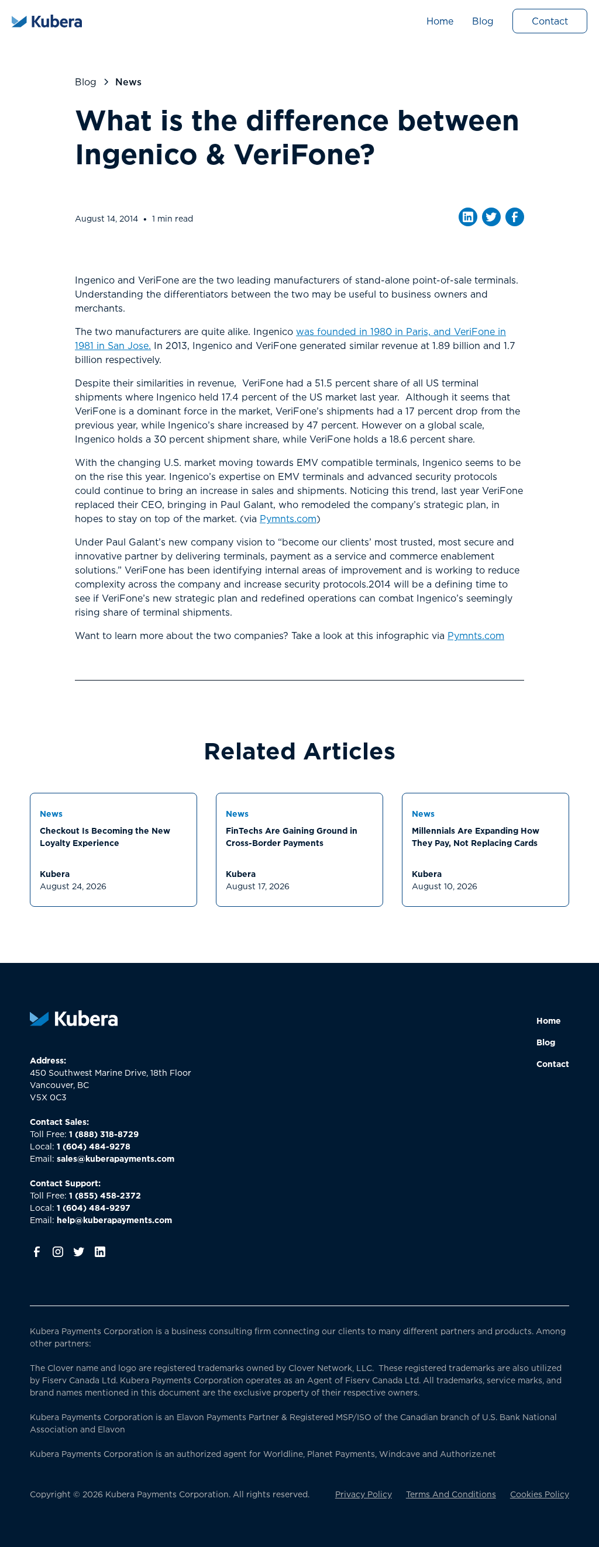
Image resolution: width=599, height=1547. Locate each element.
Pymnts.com (288, 518)
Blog (483, 21)
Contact (550, 21)
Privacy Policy (363, 1494)
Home (439, 21)
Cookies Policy (539, 1494)
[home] (47, 21)
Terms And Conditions (451, 1494)
